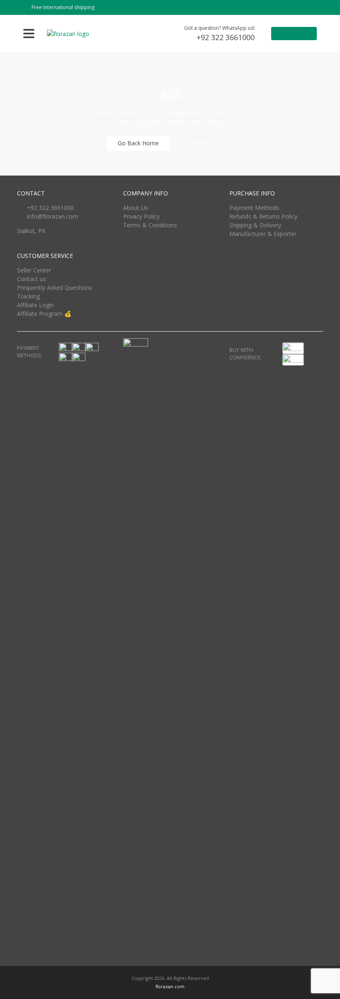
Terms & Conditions (150, 225)
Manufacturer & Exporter (262, 234)
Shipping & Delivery (255, 225)
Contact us (31, 279)
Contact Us (202, 143)
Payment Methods (254, 208)
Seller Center (34, 270)
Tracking (28, 296)
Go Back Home (138, 143)
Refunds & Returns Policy (263, 216)
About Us (135, 208)
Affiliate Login (35, 305)
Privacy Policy (141, 216)
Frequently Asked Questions (54, 287)
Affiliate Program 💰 (44, 314)
